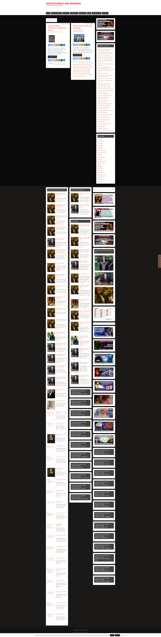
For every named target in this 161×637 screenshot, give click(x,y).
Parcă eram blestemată (102, 73)
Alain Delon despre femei (103, 116)
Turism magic (80, 31)
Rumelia (74, 73)
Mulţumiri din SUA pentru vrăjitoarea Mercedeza (60, 239)
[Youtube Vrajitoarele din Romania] (160, 259)
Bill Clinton (88, 62)
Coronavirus (59, 63)
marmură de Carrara (83, 70)
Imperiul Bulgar (87, 68)
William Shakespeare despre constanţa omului (61, 469)
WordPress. (86, 632)
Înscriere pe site (101, 152)
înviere (65, 63)
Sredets (87, 73)
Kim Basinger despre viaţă (60, 546)
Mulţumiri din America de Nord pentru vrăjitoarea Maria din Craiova (61, 320)
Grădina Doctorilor (86, 67)
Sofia (85, 73)
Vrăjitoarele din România (63, 4)
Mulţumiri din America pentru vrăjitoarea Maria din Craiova (61, 309)
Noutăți (60, 31)
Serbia (77, 73)
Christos (55, 63)
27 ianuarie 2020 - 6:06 (78, 29)
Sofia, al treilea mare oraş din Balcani (82, 27)
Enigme (99, 146)
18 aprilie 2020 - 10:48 (52, 31)
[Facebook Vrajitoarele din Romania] (160, 256)
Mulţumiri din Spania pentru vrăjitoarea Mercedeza (61, 366)
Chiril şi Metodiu (78, 65)
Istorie (54, 64)
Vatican (65, 64)
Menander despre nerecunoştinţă (105, 130)
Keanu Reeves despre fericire (61, 535)
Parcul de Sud (82, 71)
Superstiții (100, 177)
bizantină (77, 64)
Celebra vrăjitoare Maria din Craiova (105, 78)
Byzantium (81, 64)
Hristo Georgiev (81, 68)
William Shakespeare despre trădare (105, 114)
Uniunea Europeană (82, 74)
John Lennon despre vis (102, 124)
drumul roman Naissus (88, 65)
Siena (83, 73)
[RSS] (160, 266)
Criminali (99, 145)
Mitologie (100, 166)
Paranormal (100, 172)
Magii (99, 165)
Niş (76, 71)
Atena (82, 62)
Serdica (80, 73)
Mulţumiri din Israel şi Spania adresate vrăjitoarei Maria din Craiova (61, 217)
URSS (76, 76)
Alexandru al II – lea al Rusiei (84, 61)
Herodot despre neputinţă (103, 108)
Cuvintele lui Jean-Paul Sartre (61, 557)
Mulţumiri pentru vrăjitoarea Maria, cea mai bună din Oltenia (61, 275)
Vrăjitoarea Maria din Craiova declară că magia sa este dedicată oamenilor (61, 205)
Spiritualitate (100, 175)
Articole (75, 31)
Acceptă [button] (112, 635)
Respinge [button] (117, 635)
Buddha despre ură (102, 126)
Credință (99, 143)
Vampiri (99, 181)
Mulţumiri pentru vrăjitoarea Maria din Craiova (61, 297)
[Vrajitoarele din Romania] (160, 264)
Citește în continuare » (60, 201)
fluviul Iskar (81, 67)
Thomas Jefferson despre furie (61, 602)
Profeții (99, 174)
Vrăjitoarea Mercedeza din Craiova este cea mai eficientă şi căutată (61, 378)
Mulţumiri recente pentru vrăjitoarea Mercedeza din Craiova (60, 333)
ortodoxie (57, 64)
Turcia (77, 74)
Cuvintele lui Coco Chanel (103, 112)
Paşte (63, 64)
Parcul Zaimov (87, 71)
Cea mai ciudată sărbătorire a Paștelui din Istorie (57, 28)
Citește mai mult (52, 56)
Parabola (81, 632)
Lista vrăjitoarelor (101, 161)
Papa (60, 64)
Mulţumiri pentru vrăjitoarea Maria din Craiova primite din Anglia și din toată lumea (105, 60)
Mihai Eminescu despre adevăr (104, 123)
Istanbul (74, 70)
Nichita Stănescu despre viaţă (104, 117)
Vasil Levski (79, 76)
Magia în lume (101, 163)
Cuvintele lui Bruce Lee (60, 580)
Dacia (83, 65)
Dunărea (74, 67)
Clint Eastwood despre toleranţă (104, 107)
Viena (82, 76)
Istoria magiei (100, 157)
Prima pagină (50, 16)
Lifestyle (99, 159)
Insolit (99, 154)
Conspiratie (100, 141)
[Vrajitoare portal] (160, 261)
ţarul (90, 73)
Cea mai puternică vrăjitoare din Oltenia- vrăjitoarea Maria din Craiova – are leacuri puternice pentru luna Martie (61, 251)
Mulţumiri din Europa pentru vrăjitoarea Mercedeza (61, 355)
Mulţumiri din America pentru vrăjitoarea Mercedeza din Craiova (61, 344)
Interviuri (100, 156)
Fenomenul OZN (101, 150)
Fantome (99, 148)
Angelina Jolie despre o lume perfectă (105, 110)
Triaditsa (74, 74)
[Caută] (112, 190)
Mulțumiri (100, 168)
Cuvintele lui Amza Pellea (103, 128)
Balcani (84, 62)
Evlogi (77, 67)
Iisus (62, 63)
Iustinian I (77, 70)
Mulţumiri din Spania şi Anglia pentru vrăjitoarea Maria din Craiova (61, 194)
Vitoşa (85, 76)
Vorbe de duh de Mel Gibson (61, 591)
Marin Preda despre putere (60, 613)
